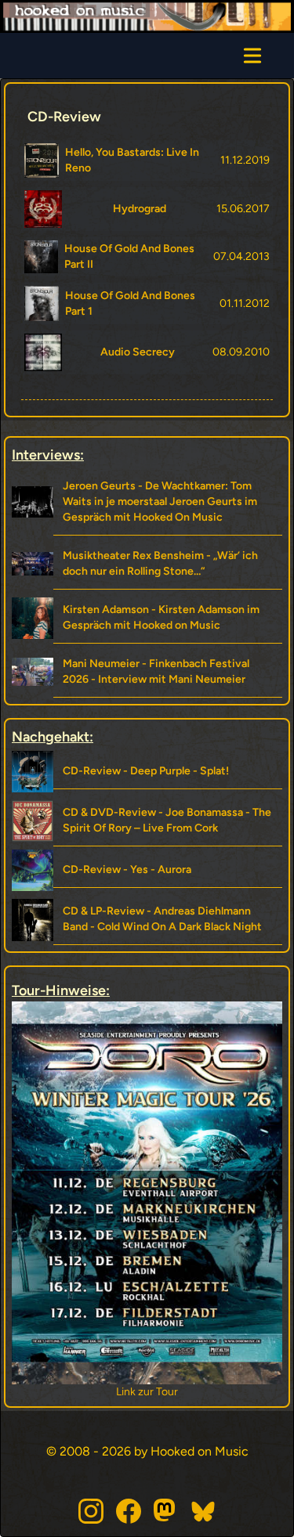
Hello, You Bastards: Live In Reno (132, 160)
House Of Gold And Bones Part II (129, 256)
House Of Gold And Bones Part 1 (130, 303)
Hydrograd (139, 208)
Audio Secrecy (137, 352)
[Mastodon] (166, 1511)
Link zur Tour (221, 1391)
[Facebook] (128, 1511)
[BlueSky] (203, 1511)
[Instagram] (90, 1511)
